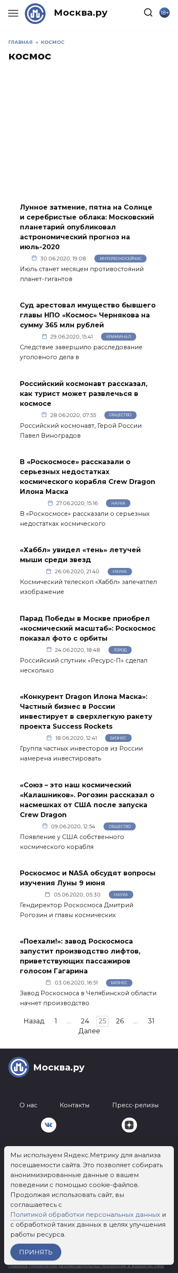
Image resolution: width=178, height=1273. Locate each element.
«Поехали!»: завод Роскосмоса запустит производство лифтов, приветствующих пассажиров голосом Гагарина (80, 956)
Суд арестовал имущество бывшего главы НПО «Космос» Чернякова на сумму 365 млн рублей (88, 315)
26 (120, 1021)
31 (151, 1021)
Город (120, 650)
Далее (89, 1031)
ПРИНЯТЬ (36, 1252)
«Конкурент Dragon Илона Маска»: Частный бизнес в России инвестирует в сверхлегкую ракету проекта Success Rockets (86, 711)
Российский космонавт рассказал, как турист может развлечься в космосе (83, 393)
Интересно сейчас (121, 258)
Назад (34, 1021)
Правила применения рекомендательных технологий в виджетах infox (86, 1265)
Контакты (74, 1105)
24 (85, 1021)
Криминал (118, 336)
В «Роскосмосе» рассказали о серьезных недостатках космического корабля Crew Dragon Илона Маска (87, 477)
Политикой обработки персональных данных (85, 1214)
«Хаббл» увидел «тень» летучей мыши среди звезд (80, 555)
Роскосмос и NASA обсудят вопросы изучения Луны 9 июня (88, 878)
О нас (28, 1105)
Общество (120, 414)
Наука (118, 503)
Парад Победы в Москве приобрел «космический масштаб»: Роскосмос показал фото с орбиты (88, 628)
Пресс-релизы (135, 1105)
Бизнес (118, 738)
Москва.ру (81, 12)
